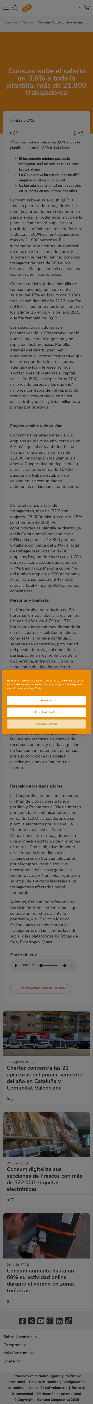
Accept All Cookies (46, 712)
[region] (46, 702)
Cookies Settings (46, 724)
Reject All (46, 700)
